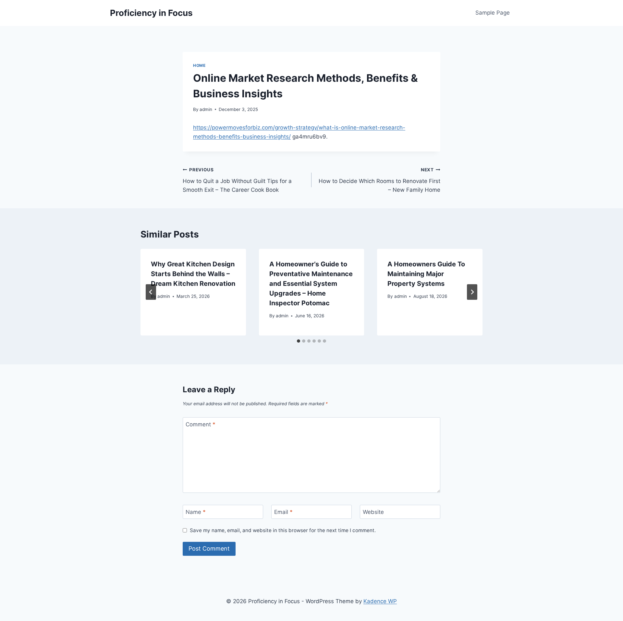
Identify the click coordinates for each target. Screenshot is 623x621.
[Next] (472, 292)
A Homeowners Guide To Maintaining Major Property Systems (426, 273)
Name (196, 512)
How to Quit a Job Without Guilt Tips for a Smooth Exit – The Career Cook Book (237, 180)
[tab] (298, 341)
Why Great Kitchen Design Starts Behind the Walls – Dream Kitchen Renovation (193, 273)
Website (373, 512)
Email (283, 512)
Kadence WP (380, 601)
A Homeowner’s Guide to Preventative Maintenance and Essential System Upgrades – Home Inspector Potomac (311, 283)
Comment (200, 424)
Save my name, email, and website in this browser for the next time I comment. (283, 530)
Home (199, 65)
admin (206, 109)
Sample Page (492, 12)
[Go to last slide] (151, 292)
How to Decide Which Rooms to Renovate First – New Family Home (379, 180)
